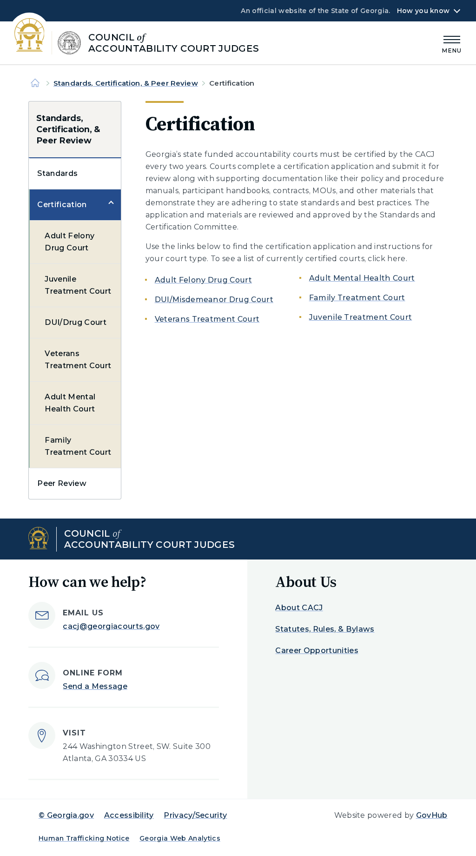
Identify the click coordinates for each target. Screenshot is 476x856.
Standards (57, 173)
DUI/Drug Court (75, 322)
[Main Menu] (452, 43)
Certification (61, 204)
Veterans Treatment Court (78, 359)
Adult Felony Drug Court (69, 241)
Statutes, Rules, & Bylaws (324, 629)
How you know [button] (423, 10)
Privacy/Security (195, 815)
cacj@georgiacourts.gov (111, 626)
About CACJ (299, 607)
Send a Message (95, 686)
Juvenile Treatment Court (78, 285)
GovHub (432, 815)
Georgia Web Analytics (179, 838)
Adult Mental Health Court (70, 402)
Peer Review (61, 483)
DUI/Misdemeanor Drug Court (214, 299)
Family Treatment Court (78, 446)
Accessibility (129, 815)
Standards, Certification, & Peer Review (125, 83)
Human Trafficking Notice (84, 838)
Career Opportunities (316, 650)
